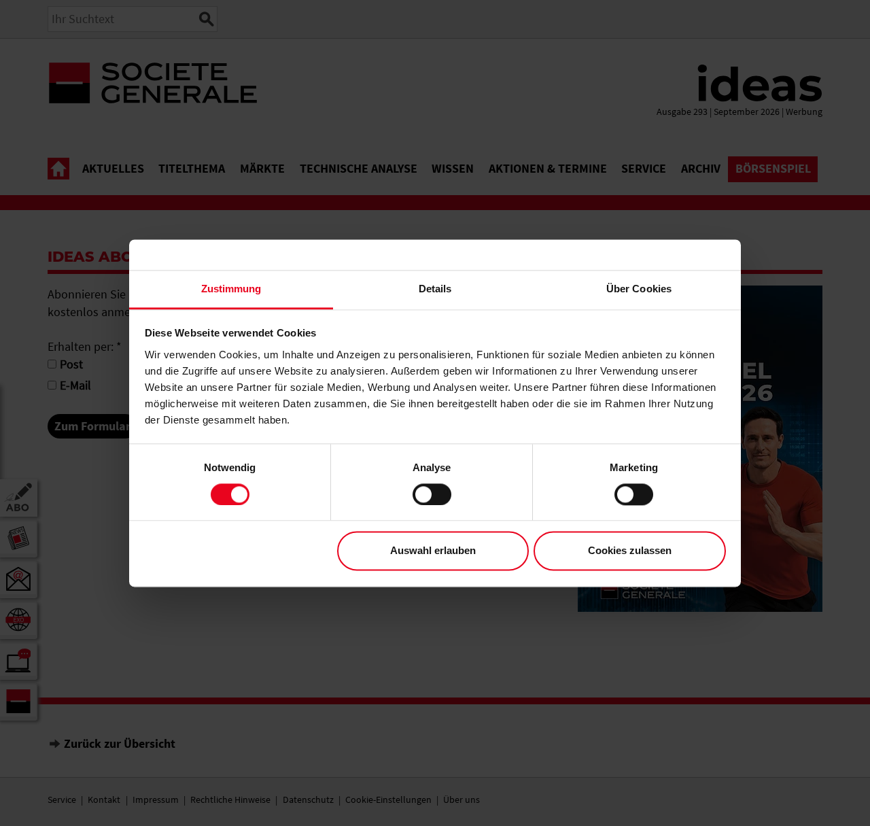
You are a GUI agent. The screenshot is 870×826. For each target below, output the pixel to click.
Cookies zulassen (630, 551)
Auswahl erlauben (433, 551)
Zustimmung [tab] (231, 288)
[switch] (432, 494)
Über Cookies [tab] (639, 288)
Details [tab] (435, 288)
